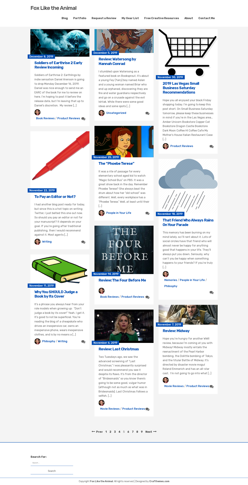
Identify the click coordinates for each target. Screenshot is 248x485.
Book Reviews (45, 118)
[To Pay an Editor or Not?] (59, 160)
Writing (47, 241)
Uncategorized (116, 113)
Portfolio (79, 18)
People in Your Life (118, 213)
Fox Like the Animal (53, 8)
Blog (65, 18)
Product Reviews (68, 118)
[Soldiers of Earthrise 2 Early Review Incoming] (59, 43)
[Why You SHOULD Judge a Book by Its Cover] (59, 270)
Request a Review (104, 18)
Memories (170, 280)
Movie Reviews (174, 386)
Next (148, 431)
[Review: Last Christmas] (124, 326)
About (188, 18)
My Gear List (130, 18)
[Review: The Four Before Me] (124, 250)
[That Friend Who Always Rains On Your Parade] (188, 186)
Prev (99, 431)
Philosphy (170, 286)
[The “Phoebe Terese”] (124, 141)
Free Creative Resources (161, 18)
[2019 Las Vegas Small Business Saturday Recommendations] (188, 53)
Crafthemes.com (159, 481)
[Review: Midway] (188, 315)
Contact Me (206, 18)
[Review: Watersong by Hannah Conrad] (124, 41)
